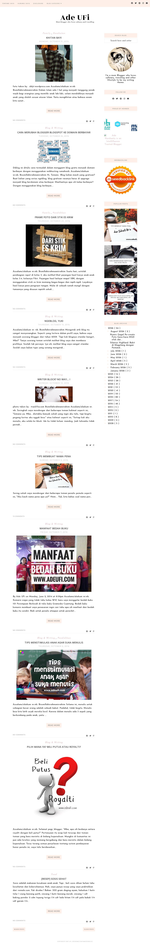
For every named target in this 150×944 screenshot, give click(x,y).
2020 (111, 391)
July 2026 (116, 351)
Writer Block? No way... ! (54, 379)
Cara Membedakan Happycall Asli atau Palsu (120, 261)
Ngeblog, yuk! (54, 321)
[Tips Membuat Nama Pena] (54, 488)
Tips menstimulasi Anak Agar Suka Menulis (54, 642)
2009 (111, 420)
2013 (111, 407)
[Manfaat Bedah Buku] (53, 591)
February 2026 (119, 368)
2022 (111, 384)
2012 (111, 410)
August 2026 (118, 331)
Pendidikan (59, 213)
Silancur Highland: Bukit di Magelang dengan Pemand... (122, 345)
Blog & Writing (54, 128)
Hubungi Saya (24, 3)
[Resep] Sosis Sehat (54, 878)
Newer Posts (19, 929)
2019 (111, 394)
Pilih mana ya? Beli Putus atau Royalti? (54, 746)
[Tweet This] (90, 121)
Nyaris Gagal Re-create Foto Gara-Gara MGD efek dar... (122, 337)
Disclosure (38, 3)
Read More (54, 111)
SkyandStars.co (86, 941)
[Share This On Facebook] (87, 121)
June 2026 (116, 354)
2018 (111, 397)
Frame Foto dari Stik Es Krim (54, 217)
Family (47, 33)
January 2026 (118, 371)
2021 (111, 387)
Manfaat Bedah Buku (54, 528)
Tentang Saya (8, 3)
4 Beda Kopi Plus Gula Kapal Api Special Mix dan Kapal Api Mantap (120, 297)
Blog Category (53, 3)
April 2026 (116, 361)
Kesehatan (59, 33)
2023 (111, 381)
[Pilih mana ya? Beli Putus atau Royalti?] (53, 824)
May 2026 (116, 358)
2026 (111, 328)
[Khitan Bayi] (54, 81)
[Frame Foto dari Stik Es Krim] (54, 266)
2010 (111, 417)
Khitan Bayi (54, 37)
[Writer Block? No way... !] (54, 402)
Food (54, 874)
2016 (111, 404)
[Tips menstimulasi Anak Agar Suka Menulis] (53, 699)
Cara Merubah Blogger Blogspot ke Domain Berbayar (53, 132)
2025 (111, 374)
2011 (110, 414)
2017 (111, 401)
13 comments (19, 516)
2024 (111, 377)
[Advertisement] (120, 465)
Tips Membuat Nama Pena (54, 456)
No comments (19, 120)
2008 (111, 423)
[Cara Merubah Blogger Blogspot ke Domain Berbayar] (53, 162)
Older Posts (89, 929)
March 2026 (117, 364)
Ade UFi (75, 17)
